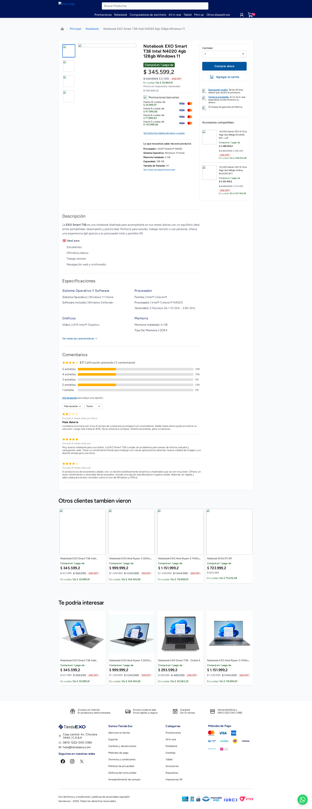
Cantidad (207, 48)
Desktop (170, 752)
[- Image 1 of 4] (68, 50)
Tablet (188, 14)
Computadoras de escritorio (148, 14)
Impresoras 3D (174, 779)
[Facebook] (62, 761)
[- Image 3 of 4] (68, 81)
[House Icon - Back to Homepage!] (62, 29)
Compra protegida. (218, 97)
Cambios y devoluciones (122, 746)
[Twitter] (81, 761)
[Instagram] (72, 761)
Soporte (113, 739)
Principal (75, 28)
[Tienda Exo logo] (81, 727)
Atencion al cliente (119, 732)
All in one (175, 14)
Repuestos (172, 772)
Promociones (103, 14)
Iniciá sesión (69, 397)
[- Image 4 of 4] (68, 96)
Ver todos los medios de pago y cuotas (164, 133)
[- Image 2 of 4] (68, 66)
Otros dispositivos (218, 14)
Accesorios (172, 766)
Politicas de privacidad (121, 766)
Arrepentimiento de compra (124, 779)
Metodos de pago (118, 752)
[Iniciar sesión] (242, 15)
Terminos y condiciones (122, 759)
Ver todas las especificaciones (159, 170)
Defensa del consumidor (122, 772)
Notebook (120, 14)
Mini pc (199, 14)
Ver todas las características (78, 338)
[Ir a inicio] (80, 6)
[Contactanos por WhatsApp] (303, 800)
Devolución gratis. (218, 89)
